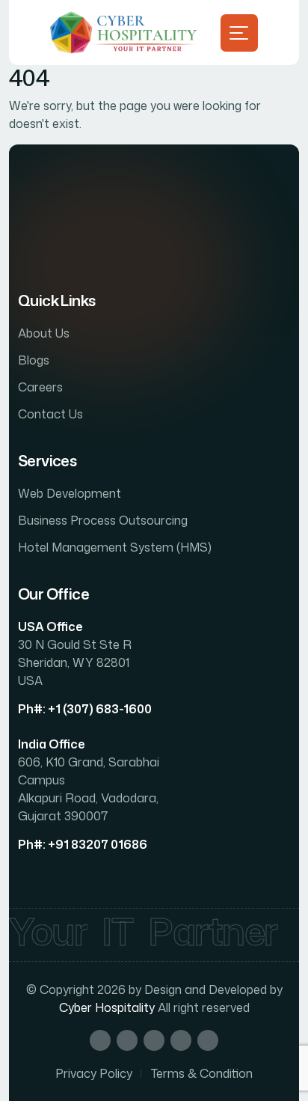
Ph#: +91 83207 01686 (82, 844)
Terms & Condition (202, 1073)
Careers (40, 387)
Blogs (33, 360)
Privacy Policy (93, 1073)
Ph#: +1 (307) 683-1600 (85, 709)
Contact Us (50, 414)
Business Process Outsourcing (103, 520)
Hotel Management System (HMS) (115, 547)
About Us (44, 333)
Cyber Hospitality (107, 1007)
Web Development (69, 493)
